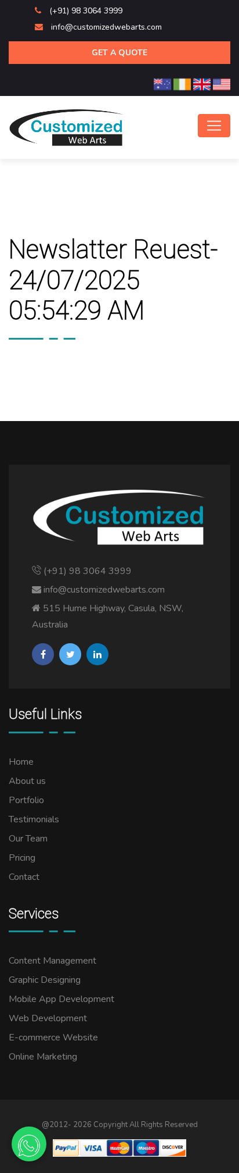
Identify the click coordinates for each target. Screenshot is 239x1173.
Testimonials (34, 819)
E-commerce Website (53, 1037)
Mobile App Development (61, 999)
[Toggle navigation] (214, 125)
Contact (24, 877)
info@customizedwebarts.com (106, 27)
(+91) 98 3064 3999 (85, 10)
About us (27, 781)
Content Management (52, 960)
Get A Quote (119, 52)
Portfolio (26, 800)
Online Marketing (43, 1056)
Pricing (22, 857)
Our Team (28, 838)
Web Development (48, 1018)
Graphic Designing (45, 980)
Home (21, 761)
